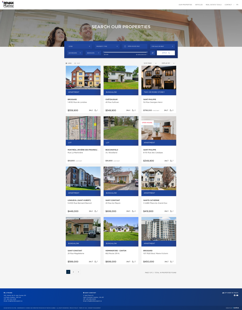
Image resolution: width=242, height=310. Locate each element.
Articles (199, 4)
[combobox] (79, 46)
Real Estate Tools (213, 4)
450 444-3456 (11, 299)
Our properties (185, 4)
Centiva (236, 307)
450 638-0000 (91, 299)
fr (237, 4)
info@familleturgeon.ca (15, 301)
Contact (228, 4)
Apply (164, 53)
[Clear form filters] (152, 53)
